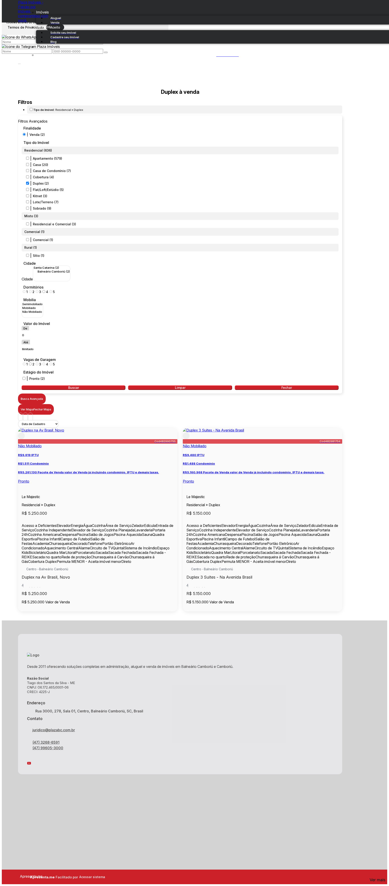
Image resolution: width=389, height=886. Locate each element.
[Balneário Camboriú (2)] (51, 271)
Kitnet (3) (40, 196)
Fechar (286, 387)
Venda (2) (37, 134)
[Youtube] (180, 763)
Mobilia (29, 300)
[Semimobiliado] (32, 304)
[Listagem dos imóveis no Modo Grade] (20, 417)
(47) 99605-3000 (47, 748)
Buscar (73, 387)
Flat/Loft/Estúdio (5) (48, 190)
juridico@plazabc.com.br (53, 730)
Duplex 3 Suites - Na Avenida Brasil (219, 577)
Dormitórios (33, 287)
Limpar (180, 387)
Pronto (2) (37, 378)
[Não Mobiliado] (32, 312)
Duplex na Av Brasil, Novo (46, 577)
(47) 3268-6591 (45, 742)
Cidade (29, 263)
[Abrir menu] (19, 62)
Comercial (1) (43, 240)
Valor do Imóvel (36, 323)
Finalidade (32, 128)
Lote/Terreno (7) (46, 202)
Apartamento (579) (47, 158)
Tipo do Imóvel (36, 142)
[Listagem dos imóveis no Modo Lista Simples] (30, 417)
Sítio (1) (38, 255)
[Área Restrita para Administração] (91, 877)
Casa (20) (40, 165)
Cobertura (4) (43, 177)
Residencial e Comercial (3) (54, 224)
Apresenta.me (25, 876)
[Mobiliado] (32, 308)
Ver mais (377, 879)
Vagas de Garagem (39, 359)
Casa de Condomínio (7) (52, 171)
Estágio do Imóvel (38, 372)
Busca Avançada (32, 398)
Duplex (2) (41, 183)
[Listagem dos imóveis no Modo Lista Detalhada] (25, 417)
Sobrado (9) (42, 208)
